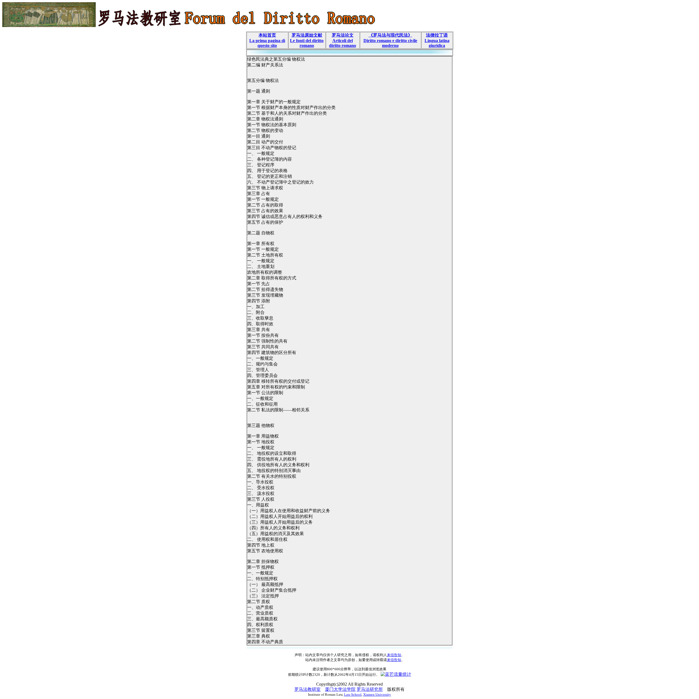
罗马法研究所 (370, 689)
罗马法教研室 (307, 689)
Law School (353, 694)
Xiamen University (377, 694)
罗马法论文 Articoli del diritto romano (342, 40)
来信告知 (394, 655)
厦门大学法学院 (340, 689)
